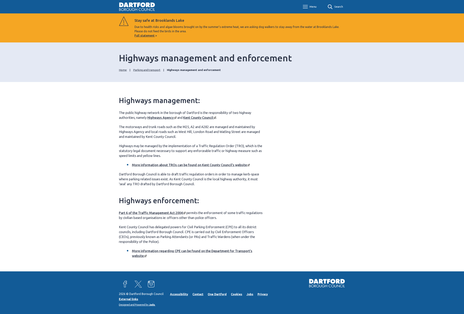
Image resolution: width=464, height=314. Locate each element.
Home (123, 69)
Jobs (249, 294)
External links (128, 299)
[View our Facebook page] (125, 284)
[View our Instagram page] (151, 284)
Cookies (236, 294)
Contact (197, 294)
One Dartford (217, 294)
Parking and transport (146, 69)
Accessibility (179, 294)
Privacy (263, 294)
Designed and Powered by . (137, 304)
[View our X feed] (138, 284)
